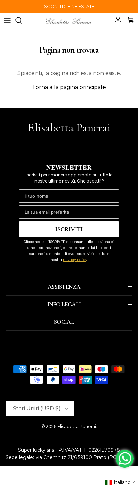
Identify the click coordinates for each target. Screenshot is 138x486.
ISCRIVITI (69, 229)
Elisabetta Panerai (76, 426)
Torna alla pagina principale (69, 87)
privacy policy (75, 259)
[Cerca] (22, 20)
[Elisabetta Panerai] (69, 20)
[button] (121, 482)
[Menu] (7, 20)
